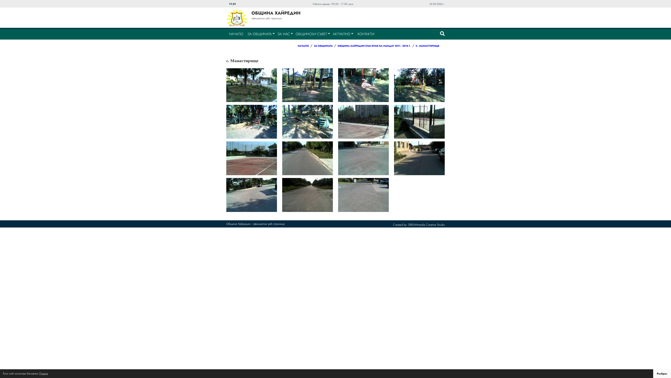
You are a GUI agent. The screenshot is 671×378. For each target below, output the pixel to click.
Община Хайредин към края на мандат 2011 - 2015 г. (374, 46)
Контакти (366, 34)
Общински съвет (311, 34)
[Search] (442, 34)
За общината (259, 34)
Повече (43, 374)
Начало (236, 34)
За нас (283, 34)
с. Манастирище (427, 46)
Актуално (341, 34)
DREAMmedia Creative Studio (426, 225)
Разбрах (662, 373)
